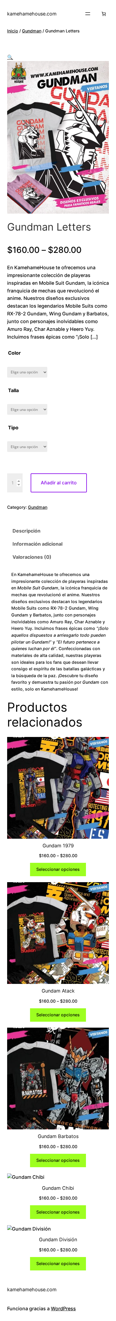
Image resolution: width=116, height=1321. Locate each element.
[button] (10, 57)
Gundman (31, 30)
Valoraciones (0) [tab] (31, 557)
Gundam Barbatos (58, 1136)
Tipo (13, 428)
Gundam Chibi (58, 1188)
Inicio (12, 30)
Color (14, 353)
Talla (13, 390)
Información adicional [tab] (37, 544)
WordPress (63, 1308)
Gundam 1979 (58, 846)
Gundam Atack (58, 991)
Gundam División (58, 1239)
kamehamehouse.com (32, 14)
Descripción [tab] (26, 531)
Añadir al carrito (59, 483)
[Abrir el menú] (87, 13)
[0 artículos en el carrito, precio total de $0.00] (103, 14)
